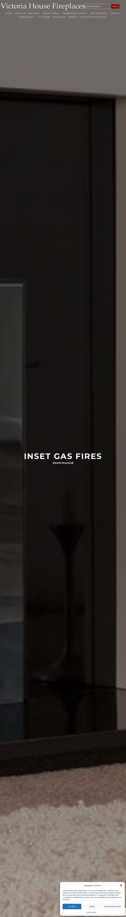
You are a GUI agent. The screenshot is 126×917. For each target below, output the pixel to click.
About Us (20, 13)
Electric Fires (50, 13)
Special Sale (26, 17)
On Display (44, 17)
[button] (121, 885)
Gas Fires (33, 13)
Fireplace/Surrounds (73, 13)
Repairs (73, 17)
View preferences (112, 906)
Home (8, 13)
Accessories (59, 17)
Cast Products (98, 13)
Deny (91, 906)
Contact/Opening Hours (93, 17)
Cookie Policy (91, 912)
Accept (72, 906)
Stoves (114, 13)
